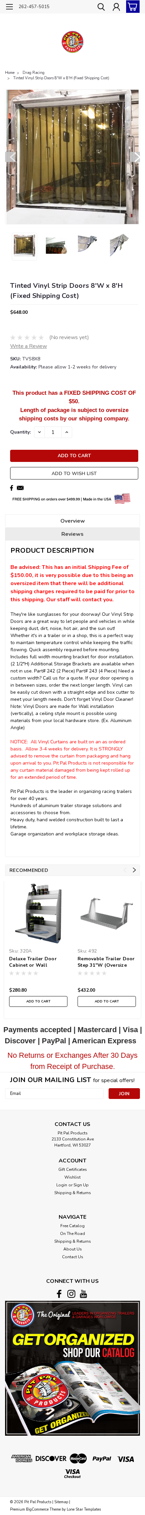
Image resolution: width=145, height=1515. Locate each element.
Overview (72, 521)
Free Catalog (72, 1226)
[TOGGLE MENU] (9, 7)
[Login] (116, 7)
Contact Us (72, 1257)
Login (61, 1185)
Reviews (72, 534)
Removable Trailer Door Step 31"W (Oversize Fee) (106, 962)
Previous (10, 157)
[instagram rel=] (71, 1294)
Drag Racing (34, 72)
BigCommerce (37, 1509)
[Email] (20, 488)
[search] (101, 7)
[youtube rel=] (83, 1294)
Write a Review (28, 346)
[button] (72, 1368)
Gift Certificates (72, 1169)
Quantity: (20, 432)
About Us (72, 1249)
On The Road (72, 1233)
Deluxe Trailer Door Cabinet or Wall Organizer (33, 962)
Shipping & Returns (72, 1192)
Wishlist (72, 1177)
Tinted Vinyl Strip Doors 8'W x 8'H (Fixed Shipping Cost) (61, 78)
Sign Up (81, 1185)
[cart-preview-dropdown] (131, 6)
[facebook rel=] (59, 1294)
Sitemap (61, 1502)
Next (135, 157)
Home (9, 72)
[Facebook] (11, 488)
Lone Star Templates (84, 1509)
